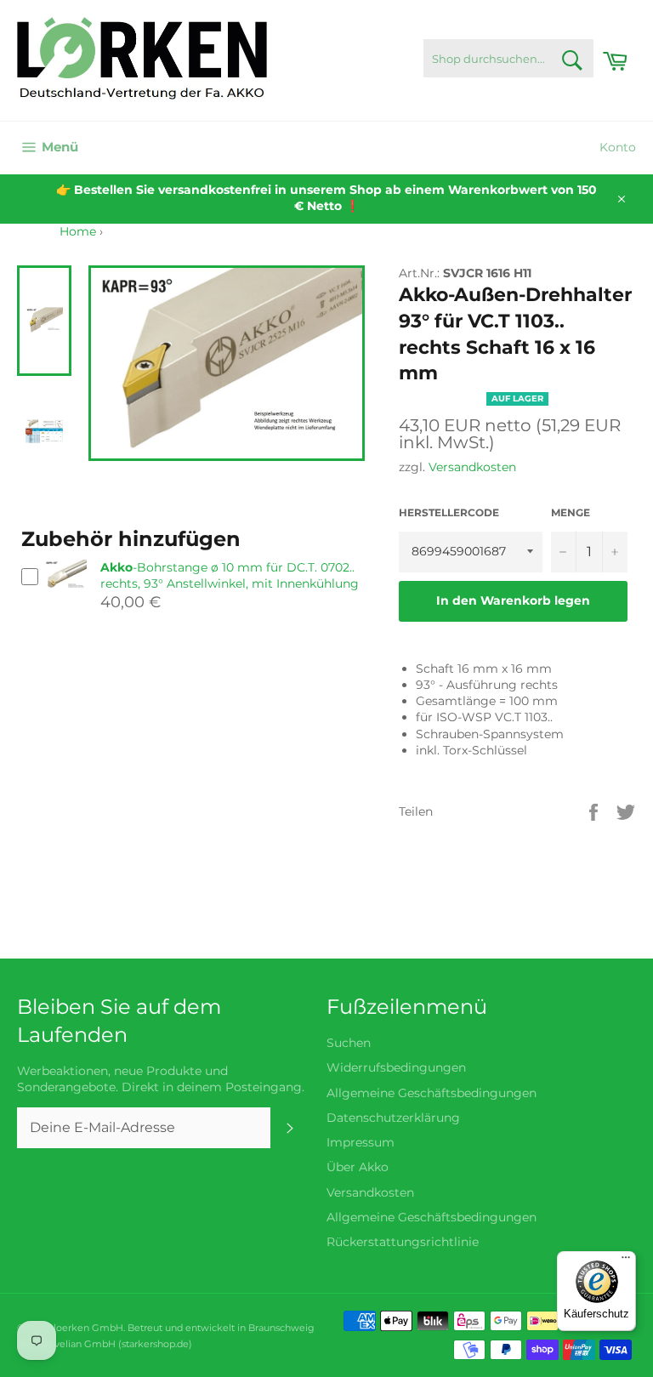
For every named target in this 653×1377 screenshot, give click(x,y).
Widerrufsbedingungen (396, 1067)
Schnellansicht (65, 596)
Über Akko (357, 1167)
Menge (570, 512)
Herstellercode (449, 512)
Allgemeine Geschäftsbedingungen (431, 1093)
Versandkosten (472, 467)
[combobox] (508, 58)
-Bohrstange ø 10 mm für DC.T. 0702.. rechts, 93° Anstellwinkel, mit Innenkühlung (229, 575)
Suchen (348, 1042)
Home (78, 231)
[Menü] (626, 1261)
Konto (617, 147)
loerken (71, 1328)
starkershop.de (155, 1344)
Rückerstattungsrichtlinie (402, 1241)
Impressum (360, 1142)
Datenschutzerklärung (393, 1117)
